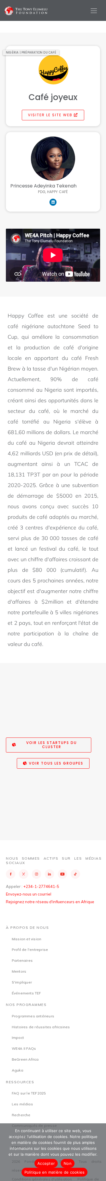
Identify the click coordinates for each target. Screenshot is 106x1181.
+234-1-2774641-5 (41, 886)
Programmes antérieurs (33, 1016)
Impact (18, 1037)
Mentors (19, 971)
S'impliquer (22, 982)
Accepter (46, 1163)
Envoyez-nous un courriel (28, 894)
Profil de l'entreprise (30, 949)
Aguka (17, 1070)
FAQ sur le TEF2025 (29, 1093)
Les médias (22, 1104)
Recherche (21, 1115)
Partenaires (22, 960)
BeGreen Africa (25, 1059)
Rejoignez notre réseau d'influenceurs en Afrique (50, 901)
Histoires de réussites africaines (41, 1027)
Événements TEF (26, 993)
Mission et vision (26, 939)
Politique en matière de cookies (54, 1172)
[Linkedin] (53, 202)
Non (68, 1163)
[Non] (99, 1152)
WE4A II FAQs (24, 1048)
